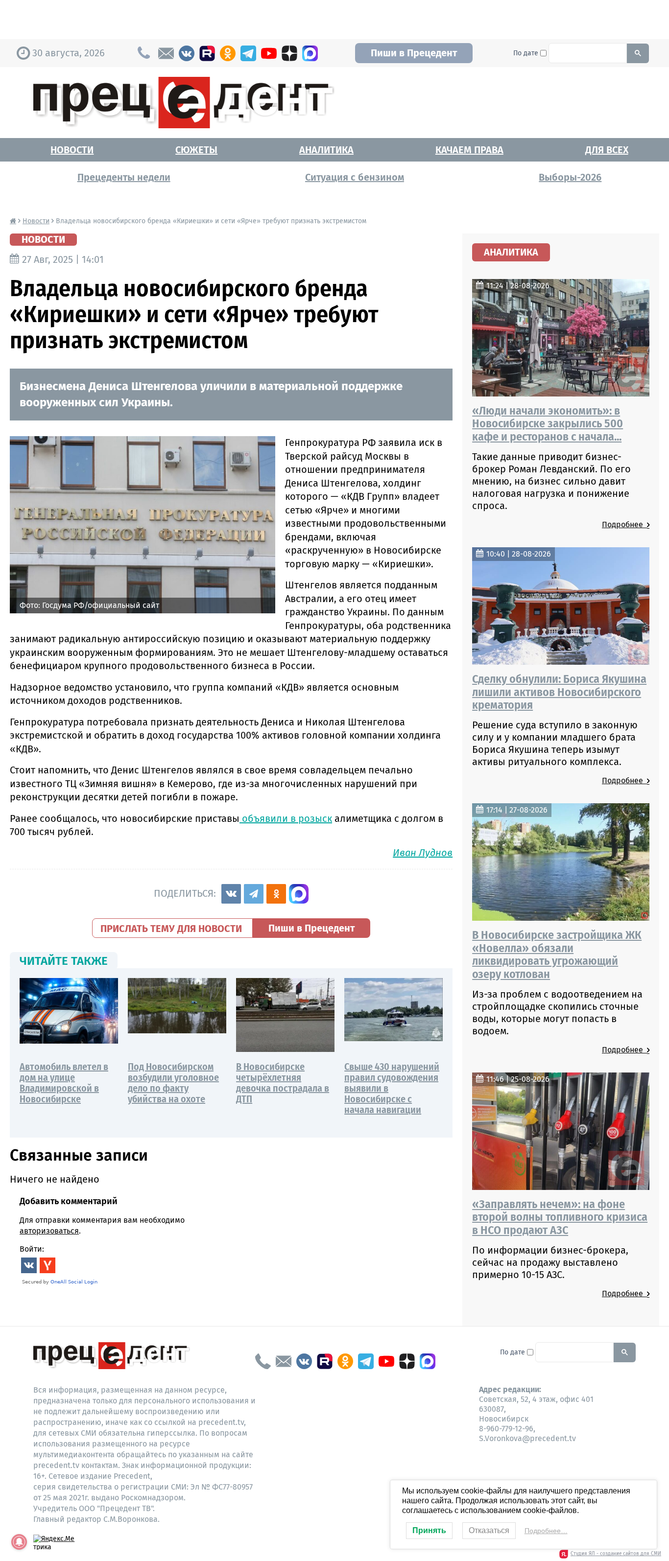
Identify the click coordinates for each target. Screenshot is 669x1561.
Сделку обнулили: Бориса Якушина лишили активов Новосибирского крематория (559, 692)
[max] (310, 53)
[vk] (186, 53)
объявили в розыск (285, 818)
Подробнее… (546, 1531)
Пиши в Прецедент (414, 53)
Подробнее (624, 524)
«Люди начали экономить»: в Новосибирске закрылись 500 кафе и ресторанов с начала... (547, 423)
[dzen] (289, 53)
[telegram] (248, 53)
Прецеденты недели (123, 177)
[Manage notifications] (19, 1542)
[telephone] (263, 1361)
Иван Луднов (423, 853)
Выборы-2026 (570, 177)
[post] (166, 53)
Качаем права (469, 150)
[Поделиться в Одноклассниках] (276, 894)
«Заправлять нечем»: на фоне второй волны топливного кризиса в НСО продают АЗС (559, 1217)
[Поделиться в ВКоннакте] (231, 894)
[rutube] (207, 53)
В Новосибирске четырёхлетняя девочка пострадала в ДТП (282, 1083)
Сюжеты (196, 150)
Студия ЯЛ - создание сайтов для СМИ (616, 1554)
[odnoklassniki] (228, 53)
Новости (72, 150)
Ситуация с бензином (354, 177)
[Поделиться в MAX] (299, 894)
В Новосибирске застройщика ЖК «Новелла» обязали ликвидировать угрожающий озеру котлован (557, 954)
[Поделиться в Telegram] (253, 894)
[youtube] (269, 53)
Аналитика (326, 150)
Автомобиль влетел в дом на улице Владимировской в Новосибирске (64, 1083)
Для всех (606, 150)
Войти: (32, 1249)
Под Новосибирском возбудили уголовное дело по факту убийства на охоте (173, 1083)
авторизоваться (49, 1230)
